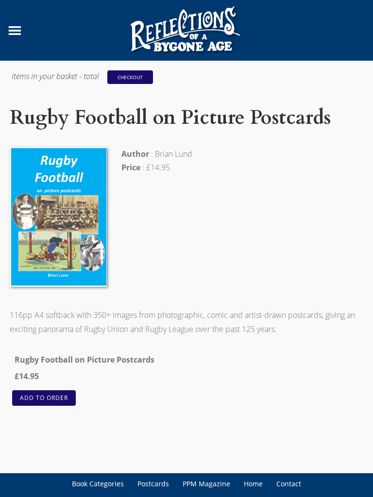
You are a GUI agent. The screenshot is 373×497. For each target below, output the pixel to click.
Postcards (153, 483)
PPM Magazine (206, 483)
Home (253, 483)
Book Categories (98, 483)
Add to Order (44, 398)
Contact (288, 483)
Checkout (130, 77)
